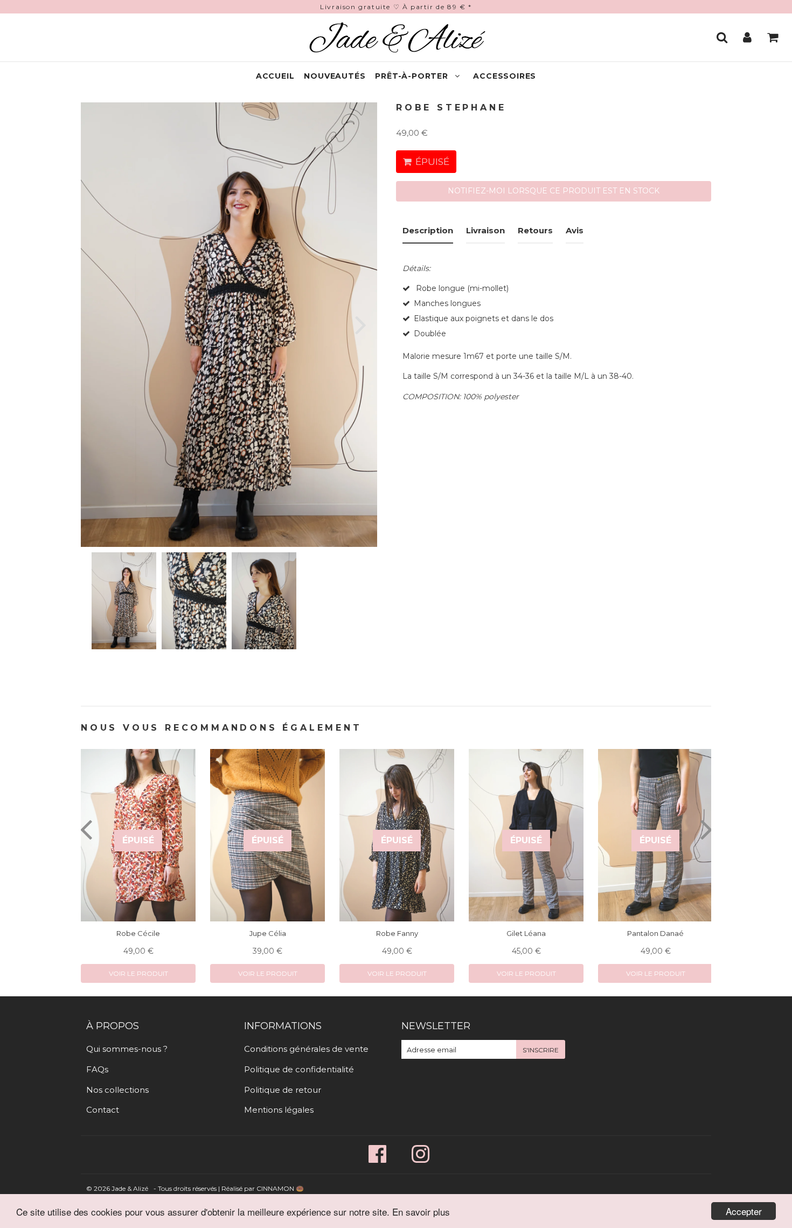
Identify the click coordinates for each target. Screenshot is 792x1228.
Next (354, 324)
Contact (102, 1110)
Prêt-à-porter (411, 76)
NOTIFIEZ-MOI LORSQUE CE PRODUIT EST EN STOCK (553, 191)
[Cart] (774, 37)
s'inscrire (541, 1050)
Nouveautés (334, 76)
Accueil (275, 76)
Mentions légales (279, 1110)
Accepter (744, 1211)
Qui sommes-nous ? (127, 1049)
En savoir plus (421, 1211)
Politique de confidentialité (299, 1069)
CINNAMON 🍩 (280, 1188)
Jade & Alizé (130, 1188)
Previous (104, 324)
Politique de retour (282, 1090)
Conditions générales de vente (306, 1049)
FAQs (97, 1069)
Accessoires (504, 76)
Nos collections (117, 1090)
